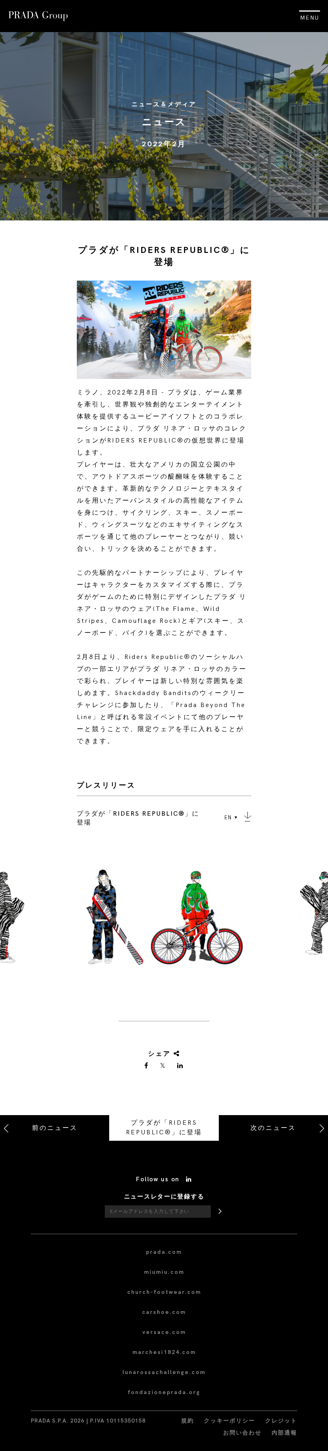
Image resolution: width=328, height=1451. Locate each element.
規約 (187, 1420)
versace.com (164, 1332)
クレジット (281, 1420)
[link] (146, 1066)
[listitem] (163, 921)
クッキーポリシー (229, 1420)
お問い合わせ (242, 1432)
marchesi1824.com (164, 1352)
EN (228, 817)
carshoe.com (164, 1312)
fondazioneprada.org (164, 1392)
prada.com (164, 1252)
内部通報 (284, 1432)
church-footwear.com (164, 1292)
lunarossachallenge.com (164, 1372)
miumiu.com (164, 1272)
